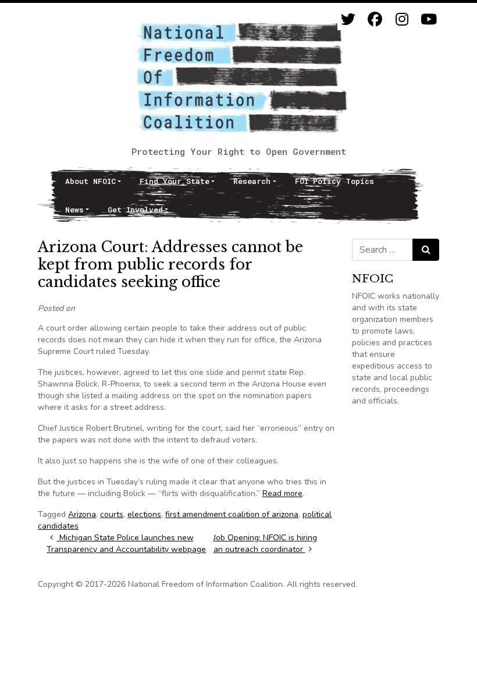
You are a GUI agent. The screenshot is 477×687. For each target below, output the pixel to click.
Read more (282, 493)
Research (251, 181)
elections (144, 514)
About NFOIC (90, 181)
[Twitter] (348, 19)
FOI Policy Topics (334, 181)
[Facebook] (375, 19)
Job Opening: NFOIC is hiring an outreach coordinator (265, 543)
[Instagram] (401, 19)
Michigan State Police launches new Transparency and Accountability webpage (126, 543)
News (74, 209)
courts (111, 514)
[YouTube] (428, 19)
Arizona (82, 514)
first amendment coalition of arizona (231, 514)
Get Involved (135, 209)
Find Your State (174, 181)
